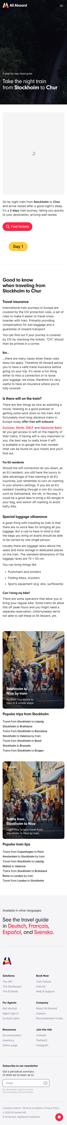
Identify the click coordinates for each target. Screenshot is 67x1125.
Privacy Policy (51, 1108)
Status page (10, 1045)
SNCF (30, 428)
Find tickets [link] (20, 226)
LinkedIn (41, 1035)
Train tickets (43, 981)
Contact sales (11, 1018)
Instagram (42, 1045)
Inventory (8, 1040)
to (17, 726)
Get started (10, 1008)
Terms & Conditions (32, 1108)
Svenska (43, 932)
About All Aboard (46, 1008)
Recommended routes (49, 1018)
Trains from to (25, 731)
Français (38, 926)
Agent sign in (11, 1013)
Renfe (20, 428)
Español (12, 932)
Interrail (40, 986)
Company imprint (12, 1108)
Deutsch (17, 926)
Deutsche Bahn (51, 428)
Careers (41, 1013)
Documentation (12, 1035)
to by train (22, 736)
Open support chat (59, 1117)
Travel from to (23, 721)
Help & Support (45, 991)
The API (7, 981)
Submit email (45, 1083)
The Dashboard (12, 986)
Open (61, 5)
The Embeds (10, 991)
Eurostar (8, 428)
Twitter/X (41, 1040)
